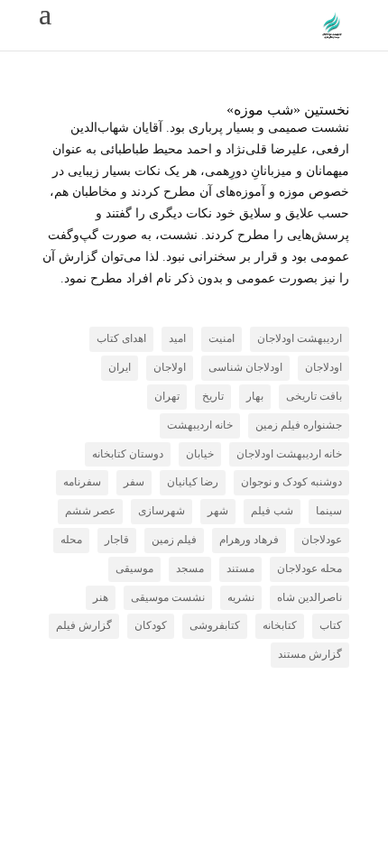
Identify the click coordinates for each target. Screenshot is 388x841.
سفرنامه (82, 482)
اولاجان (169, 367)
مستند (240, 568)
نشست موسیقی (168, 597)
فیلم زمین (174, 539)
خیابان (200, 454)
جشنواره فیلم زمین (298, 425)
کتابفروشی (214, 625)
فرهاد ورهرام (249, 539)
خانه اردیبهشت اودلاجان (289, 454)
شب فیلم (272, 510)
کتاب (330, 625)
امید (177, 338)
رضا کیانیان (192, 482)
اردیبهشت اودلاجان (299, 338)
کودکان (150, 625)
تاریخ (213, 396)
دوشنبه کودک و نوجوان (291, 482)
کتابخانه (280, 625)
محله (71, 539)
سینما (329, 510)
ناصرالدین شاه (309, 597)
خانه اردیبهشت (200, 425)
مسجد (190, 568)
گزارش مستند (310, 654)
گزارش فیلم (84, 625)
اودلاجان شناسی (245, 367)
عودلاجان (321, 539)
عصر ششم (90, 510)
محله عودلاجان (309, 568)
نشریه (240, 597)
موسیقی (134, 568)
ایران (119, 367)
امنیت (221, 338)
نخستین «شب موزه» (287, 109)
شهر (218, 510)
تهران (167, 396)
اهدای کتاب (121, 338)
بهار (254, 396)
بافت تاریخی (314, 396)
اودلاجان (323, 367)
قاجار (117, 539)
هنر (100, 597)
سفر (134, 482)
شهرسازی (161, 510)
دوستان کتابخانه (127, 454)
